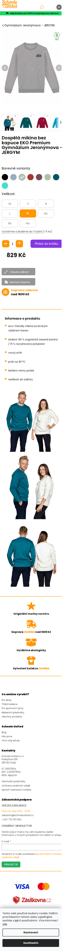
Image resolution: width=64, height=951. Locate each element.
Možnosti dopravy (20, 282)
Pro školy (6, 700)
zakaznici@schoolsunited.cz (17, 815)
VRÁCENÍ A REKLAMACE (14, 805)
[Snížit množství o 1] (5, 243)
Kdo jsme (7, 736)
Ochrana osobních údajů (16, 785)
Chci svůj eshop (11, 740)
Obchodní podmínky (13, 781)
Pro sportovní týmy (12, 708)
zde (4, 924)
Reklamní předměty (13, 712)
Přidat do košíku (46, 244)
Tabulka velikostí (19, 272)
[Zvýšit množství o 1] (19, 243)
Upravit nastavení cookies (16, 789)
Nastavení (30, 932)
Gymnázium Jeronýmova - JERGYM (29, 25)
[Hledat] (42, 7)
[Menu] (59, 7)
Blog (4, 732)
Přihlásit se (11, 864)
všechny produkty (12, 716)
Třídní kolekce (10, 704)
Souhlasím (30, 943)
